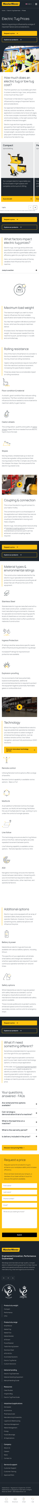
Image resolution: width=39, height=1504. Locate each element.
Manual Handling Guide (11, 1380)
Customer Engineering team (26, 1067)
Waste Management (10, 1428)
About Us (7, 1448)
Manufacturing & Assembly (13, 1417)
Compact (7, 1309)
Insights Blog (8, 1394)
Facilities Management (11, 1424)
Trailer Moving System (11, 1346)
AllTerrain (7, 1340)
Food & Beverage (9, 1435)
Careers (6, 1451)
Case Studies (8, 1390)
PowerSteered (8, 1343)
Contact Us (7, 1458)
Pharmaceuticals (9, 1414)
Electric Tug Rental (10, 1360)
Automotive (8, 1410)
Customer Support (10, 1468)
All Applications (9, 1438)
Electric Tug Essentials (11, 1374)
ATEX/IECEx (8, 1353)
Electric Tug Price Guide (12, 1397)
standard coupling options (15, 528)
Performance (8, 1312)
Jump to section (8, 270)
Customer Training (10, 1471)
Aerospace (7, 1407)
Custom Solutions (10, 1364)
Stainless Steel (9, 1350)
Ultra (5, 1316)
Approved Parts (9, 1475)
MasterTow (7, 1333)
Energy (6, 1431)
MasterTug (7, 1329)
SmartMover (8, 1326)
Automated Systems (11, 1357)
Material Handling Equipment (13, 1377)
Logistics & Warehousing (12, 1421)
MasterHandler (9, 1336)
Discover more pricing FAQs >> (14, 1148)
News (6, 1455)
